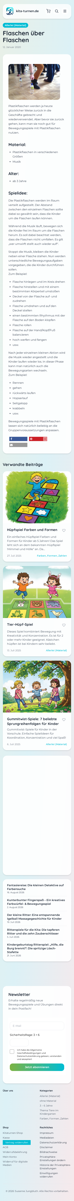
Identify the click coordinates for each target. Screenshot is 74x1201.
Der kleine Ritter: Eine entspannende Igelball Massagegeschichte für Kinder (34, 916)
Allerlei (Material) (15, 25)
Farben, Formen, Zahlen (54, 1118)
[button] (18, 439)
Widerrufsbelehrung (15, 1152)
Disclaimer (46, 1147)
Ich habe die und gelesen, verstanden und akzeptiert (39, 1054)
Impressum (47, 1132)
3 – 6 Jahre (46, 1105)
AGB (5, 1147)
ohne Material (48, 1100)
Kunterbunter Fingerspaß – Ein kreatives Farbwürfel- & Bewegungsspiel (36, 901)
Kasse (6, 1137)
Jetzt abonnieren (37, 1067)
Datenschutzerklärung (28, 1056)
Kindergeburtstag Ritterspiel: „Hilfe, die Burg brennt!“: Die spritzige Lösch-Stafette (35, 948)
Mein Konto (10, 1156)
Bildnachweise (48, 1152)
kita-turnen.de (27, 11)
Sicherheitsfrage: (25, 1035)
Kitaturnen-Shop (13, 1132)
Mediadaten (47, 1137)
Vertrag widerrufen (16, 1142)
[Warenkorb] (48, 11)
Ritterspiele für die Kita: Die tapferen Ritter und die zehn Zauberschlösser (33, 931)
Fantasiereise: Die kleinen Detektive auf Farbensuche (35, 887)
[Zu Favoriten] (64, 530)
